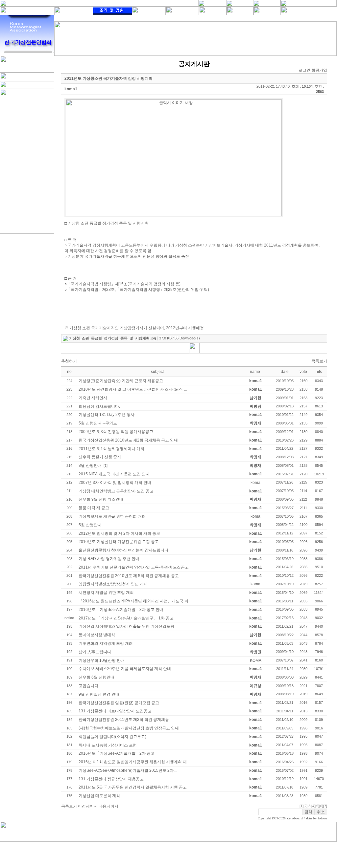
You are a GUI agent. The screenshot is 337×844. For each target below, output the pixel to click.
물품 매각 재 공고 (94, 508)
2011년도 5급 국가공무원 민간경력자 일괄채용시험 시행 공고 (133, 787)
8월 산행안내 (90, 465)
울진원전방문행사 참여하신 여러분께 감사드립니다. (124, 550)
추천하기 (69, 361)
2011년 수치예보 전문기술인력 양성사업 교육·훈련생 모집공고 (134, 567)
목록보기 (319, 361)
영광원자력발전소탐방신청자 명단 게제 (113, 584)
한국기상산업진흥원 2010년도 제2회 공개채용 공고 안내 (128, 440)
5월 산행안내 (90, 525)
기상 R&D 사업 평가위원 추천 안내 (109, 558)
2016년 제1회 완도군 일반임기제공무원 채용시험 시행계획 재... (134, 762)
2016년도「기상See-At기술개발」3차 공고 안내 (121, 609)
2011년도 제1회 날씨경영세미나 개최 (111, 448)
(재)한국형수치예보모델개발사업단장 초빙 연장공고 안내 (129, 728)
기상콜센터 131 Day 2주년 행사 (106, 414)
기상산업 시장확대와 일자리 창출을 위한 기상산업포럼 (126, 626)
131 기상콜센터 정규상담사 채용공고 (111, 779)
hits (319, 371)
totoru (322, 818)
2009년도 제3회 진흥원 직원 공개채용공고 (116, 431)
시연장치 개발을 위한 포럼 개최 (106, 592)
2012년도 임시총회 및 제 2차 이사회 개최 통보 (119, 533)
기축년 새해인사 (93, 398)
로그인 (304, 70)
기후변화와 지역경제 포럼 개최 (106, 643)
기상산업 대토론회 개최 (99, 795)
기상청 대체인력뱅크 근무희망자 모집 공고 (116, 491)
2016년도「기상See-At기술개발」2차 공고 (117, 753)
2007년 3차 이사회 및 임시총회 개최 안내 (115, 482)
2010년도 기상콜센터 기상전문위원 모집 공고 (119, 541)
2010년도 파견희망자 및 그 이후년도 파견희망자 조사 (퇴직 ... (133, 389)
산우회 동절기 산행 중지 (100, 457)
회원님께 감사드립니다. (99, 406)
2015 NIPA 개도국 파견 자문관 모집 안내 (114, 474)
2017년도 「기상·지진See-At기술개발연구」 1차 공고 (126, 618)
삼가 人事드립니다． (97, 652)
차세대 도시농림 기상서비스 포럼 (108, 745)
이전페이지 (88, 806)
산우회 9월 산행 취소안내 (101, 499)
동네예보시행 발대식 (97, 635)
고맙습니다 (88, 685)
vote (303, 371)
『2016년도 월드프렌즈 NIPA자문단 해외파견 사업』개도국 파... (135, 601)
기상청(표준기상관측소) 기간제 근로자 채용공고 (121, 381)
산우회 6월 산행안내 (96, 677)
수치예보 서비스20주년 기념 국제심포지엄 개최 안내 (125, 668)
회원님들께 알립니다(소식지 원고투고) (112, 736)
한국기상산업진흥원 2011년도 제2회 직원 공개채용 (124, 719)
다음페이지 (108, 806)
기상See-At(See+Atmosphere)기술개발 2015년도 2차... (128, 770)
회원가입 (319, 70)
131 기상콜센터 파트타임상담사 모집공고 (115, 711)
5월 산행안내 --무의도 (98, 423)
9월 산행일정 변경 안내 (99, 694)
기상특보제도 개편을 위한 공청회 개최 (112, 516)
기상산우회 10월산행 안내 (102, 660)
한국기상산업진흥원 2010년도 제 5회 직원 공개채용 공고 (129, 575)
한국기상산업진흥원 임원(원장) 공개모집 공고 (119, 703)
